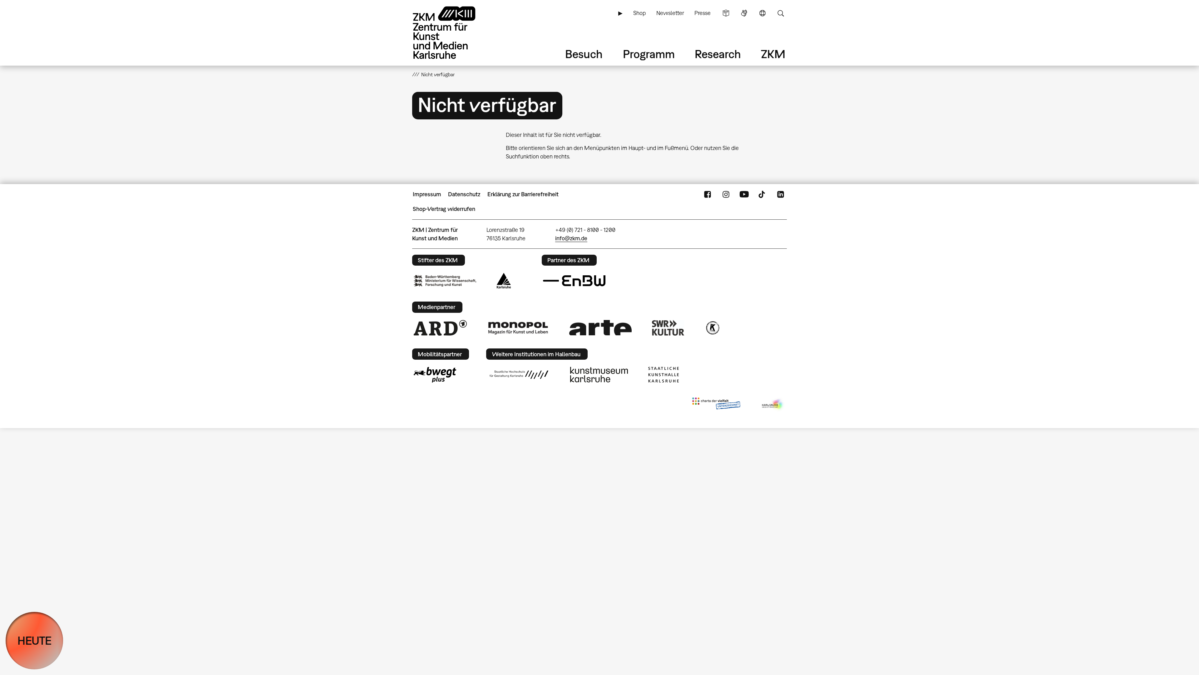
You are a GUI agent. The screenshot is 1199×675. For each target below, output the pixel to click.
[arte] (600, 327)
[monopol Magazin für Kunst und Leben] (518, 328)
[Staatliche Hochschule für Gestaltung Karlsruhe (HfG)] (519, 375)
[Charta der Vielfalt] (716, 404)
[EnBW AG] (574, 281)
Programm (649, 54)
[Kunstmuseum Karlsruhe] (599, 374)
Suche (780, 13)
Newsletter (670, 13)
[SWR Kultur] (668, 328)
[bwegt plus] (435, 374)
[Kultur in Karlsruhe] (712, 328)
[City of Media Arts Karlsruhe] (773, 404)
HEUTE (34, 640)
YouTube (744, 194)
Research (718, 54)
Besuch (584, 54)
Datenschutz (464, 194)
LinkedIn (780, 194)
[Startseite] (452, 33)
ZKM (773, 54)
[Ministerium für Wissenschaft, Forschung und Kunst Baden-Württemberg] (445, 281)
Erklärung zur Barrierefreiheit (523, 194)
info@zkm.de (571, 238)
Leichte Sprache (726, 13)
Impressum (427, 194)
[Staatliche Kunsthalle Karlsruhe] (663, 374)
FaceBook (707, 194)
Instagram (726, 194)
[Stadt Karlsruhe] (503, 280)
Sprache (762, 13)
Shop (639, 13)
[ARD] (440, 328)
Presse (702, 13)
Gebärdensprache (744, 13)
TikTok (762, 194)
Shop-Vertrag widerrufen (444, 209)
